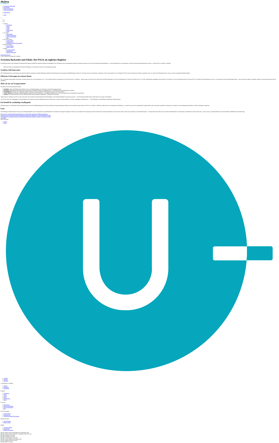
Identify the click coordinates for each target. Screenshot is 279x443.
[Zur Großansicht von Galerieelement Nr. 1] (24, 114)
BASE (7, 29)
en (4, 21)
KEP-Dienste (6, 7)
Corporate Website (10, 49)
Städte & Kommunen (8, 8)
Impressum (6, 387)
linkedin (5, 121)
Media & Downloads (11, 52)
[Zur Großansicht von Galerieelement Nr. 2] (26, 115)
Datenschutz (6, 388)
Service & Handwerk (8, 10)
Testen (7, 31)
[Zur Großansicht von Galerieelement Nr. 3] (26, 116)
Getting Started (9, 40)
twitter (4, 123)
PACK (8, 26)
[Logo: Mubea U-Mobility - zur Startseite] (5, 3)
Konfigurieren (6, 12)
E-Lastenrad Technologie (9, 6)
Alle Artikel (3, 118)
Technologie (9, 25)
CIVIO (8, 27)
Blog (7, 38)
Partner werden (9, 47)
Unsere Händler (10, 46)
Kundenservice (9, 42)
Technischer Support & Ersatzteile (14, 43)
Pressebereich (9, 51)
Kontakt (5, 385)
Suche (4, 15)
